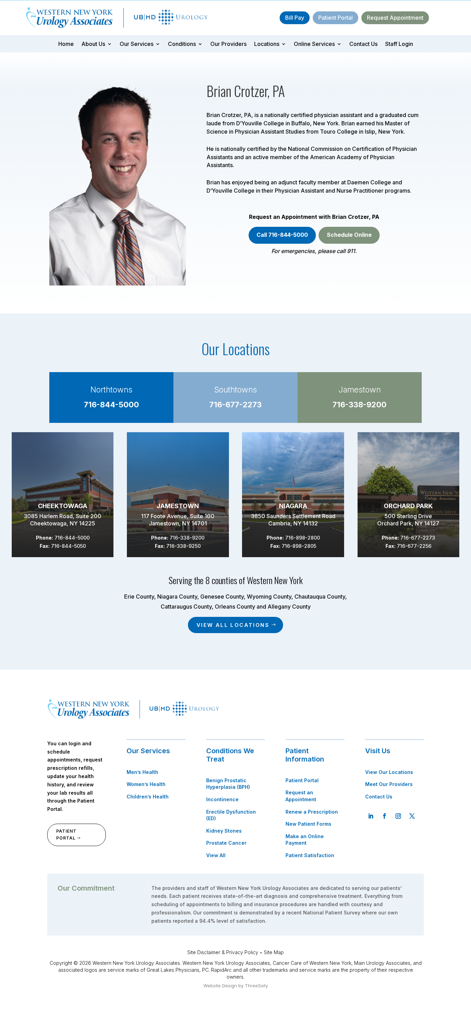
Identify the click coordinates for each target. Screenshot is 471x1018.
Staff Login (399, 44)
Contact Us (363, 44)
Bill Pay (294, 17)
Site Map (274, 952)
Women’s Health (146, 784)
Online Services (314, 44)
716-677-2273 (235, 404)
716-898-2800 (302, 538)
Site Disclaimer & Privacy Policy (222, 952)
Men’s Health (142, 772)
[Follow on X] (412, 816)
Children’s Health (148, 796)
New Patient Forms (308, 824)
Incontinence (222, 799)
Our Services (136, 44)
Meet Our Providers (389, 784)
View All (216, 855)
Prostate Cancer (226, 843)
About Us (93, 44)
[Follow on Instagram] (398, 816)
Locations (266, 44)
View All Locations (233, 625)
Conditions (182, 44)
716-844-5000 (111, 404)
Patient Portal (335, 17)
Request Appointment (395, 17)
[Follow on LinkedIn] (370, 816)
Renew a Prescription (311, 812)
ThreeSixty (256, 985)
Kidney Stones (224, 831)
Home (66, 44)
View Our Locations (389, 772)
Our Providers (228, 44)
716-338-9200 (359, 404)
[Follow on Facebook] (384, 816)
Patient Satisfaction (309, 855)
